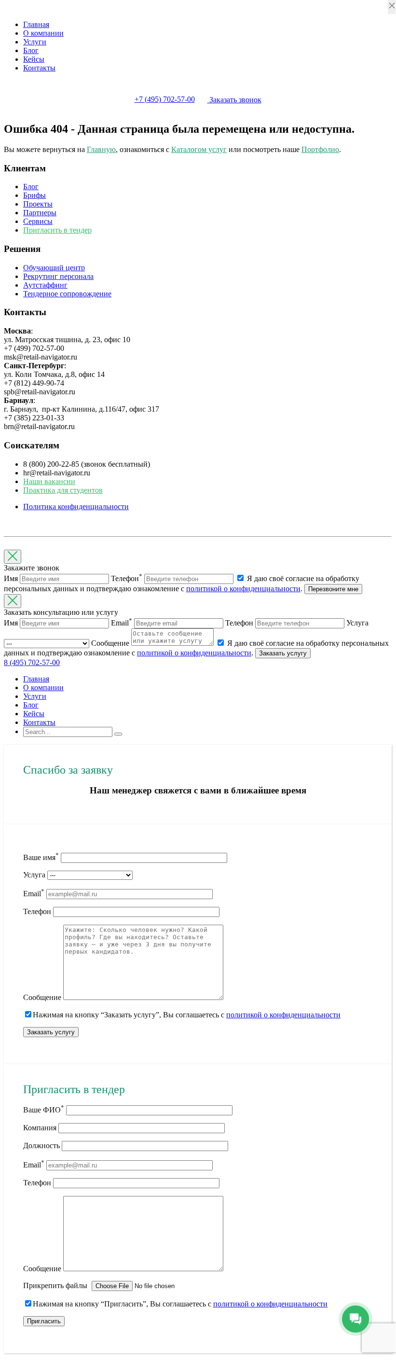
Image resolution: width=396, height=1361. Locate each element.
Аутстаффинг (45, 285)
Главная (36, 24)
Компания (39, 1128)
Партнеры (39, 212)
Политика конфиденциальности (76, 506)
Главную (101, 149)
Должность (41, 1145)
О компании (43, 33)
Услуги (34, 42)
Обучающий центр (54, 268)
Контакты (39, 68)
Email (33, 893)
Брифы (34, 195)
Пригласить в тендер (57, 230)
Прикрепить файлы (56, 1285)
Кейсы (33, 59)
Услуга (34, 875)
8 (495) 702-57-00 (32, 662)
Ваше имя (41, 857)
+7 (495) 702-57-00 (165, 99)
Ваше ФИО (43, 1110)
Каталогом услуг (199, 149)
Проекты (38, 204)
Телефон (37, 911)
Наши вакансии (49, 481)
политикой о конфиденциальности (243, 588)
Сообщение (42, 997)
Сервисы (38, 221)
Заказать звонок (234, 100)
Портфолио (320, 149)
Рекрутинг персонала (58, 276)
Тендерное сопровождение (67, 294)
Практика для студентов (63, 490)
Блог (31, 50)
